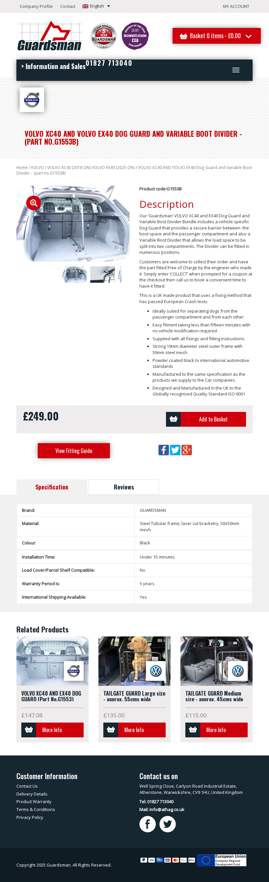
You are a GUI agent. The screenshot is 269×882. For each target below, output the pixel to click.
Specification (51, 487)
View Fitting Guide (73, 451)
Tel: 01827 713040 (156, 801)
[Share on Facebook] (164, 449)
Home (22, 167)
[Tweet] (175, 449)
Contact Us (27, 786)
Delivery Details (32, 794)
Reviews (124, 487)
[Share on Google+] (186, 449)
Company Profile (36, 6)
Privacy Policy (29, 817)
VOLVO (37, 167)
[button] (96, 6)
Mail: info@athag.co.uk (161, 809)
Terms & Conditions (35, 809)
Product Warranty (34, 801)
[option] (73, 223)
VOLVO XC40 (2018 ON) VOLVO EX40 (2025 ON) (91, 167)
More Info (52, 730)
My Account (236, 6)
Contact (67, 6)
